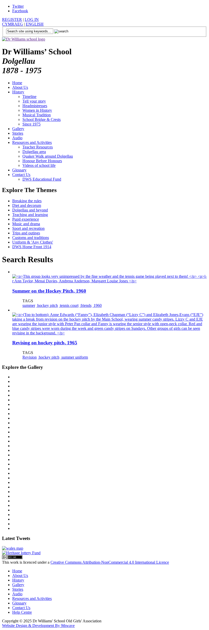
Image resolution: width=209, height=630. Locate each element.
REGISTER (12, 19)
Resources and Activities (32, 142)
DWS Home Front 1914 (31, 247)
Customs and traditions (30, 237)
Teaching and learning (30, 214)
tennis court (69, 305)
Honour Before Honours (42, 161)
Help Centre (22, 612)
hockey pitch (47, 305)
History (18, 92)
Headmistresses (34, 106)
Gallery (18, 129)
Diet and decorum (26, 205)
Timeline (29, 96)
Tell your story (34, 101)
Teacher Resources (37, 147)
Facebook (20, 11)
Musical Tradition (36, 115)
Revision (29, 357)
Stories (17, 133)
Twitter (18, 6)
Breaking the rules (27, 201)
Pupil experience (25, 219)
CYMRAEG (12, 24)
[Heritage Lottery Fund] (21, 553)
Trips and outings (26, 233)
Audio (17, 138)
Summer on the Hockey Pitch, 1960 (49, 291)
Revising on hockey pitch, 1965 (44, 342)
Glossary (19, 170)
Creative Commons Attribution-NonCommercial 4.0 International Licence (109, 562)
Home (17, 83)
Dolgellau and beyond (30, 210)
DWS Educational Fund (41, 179)
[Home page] (23, 39)
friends (86, 305)
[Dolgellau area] (12, 548)
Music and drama (26, 224)
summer (28, 305)
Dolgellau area (34, 151)
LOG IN (32, 19)
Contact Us (21, 174)
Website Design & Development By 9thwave (38, 625)
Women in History (37, 110)
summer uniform (74, 357)
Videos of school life (39, 165)
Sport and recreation (28, 228)
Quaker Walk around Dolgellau (47, 156)
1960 (97, 305)
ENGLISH (35, 24)
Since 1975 (31, 124)
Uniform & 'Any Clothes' (32, 242)
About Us (20, 87)
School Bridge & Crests (41, 119)
